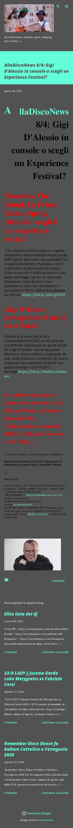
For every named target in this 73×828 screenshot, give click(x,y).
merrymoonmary (46, 820)
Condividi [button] (58, 581)
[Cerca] (58, 6)
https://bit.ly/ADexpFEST (43, 294)
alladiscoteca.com (37, 514)
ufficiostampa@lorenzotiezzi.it (44, 495)
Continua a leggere (55, 652)
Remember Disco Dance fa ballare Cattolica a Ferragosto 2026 (36, 749)
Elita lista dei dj (20, 614)
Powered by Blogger (38, 813)
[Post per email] (6, 581)
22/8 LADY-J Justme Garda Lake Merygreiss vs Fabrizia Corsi (33, 678)
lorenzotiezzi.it (22, 504)
